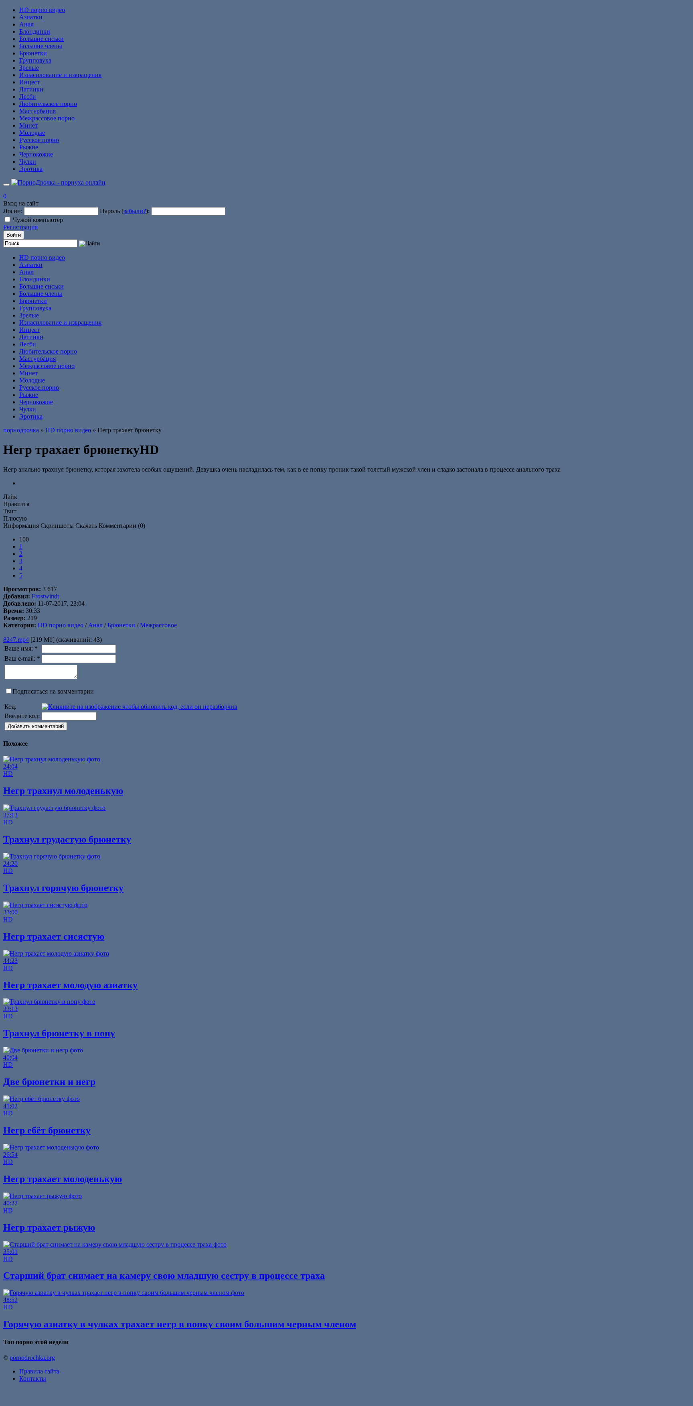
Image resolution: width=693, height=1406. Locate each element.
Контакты (32, 1378)
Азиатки (31, 17)
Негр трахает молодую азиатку (70, 985)
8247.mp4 (16, 639)
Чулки (27, 161)
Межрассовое (158, 625)
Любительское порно (48, 103)
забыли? (135, 211)
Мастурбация (37, 111)
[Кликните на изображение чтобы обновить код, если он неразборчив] (139, 706)
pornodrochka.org (32, 1357)
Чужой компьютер (38, 219)
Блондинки (34, 31)
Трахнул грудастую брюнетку (67, 839)
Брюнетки (33, 53)
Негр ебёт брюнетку (47, 1130)
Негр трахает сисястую (53, 936)
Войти (13, 235)
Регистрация (20, 227)
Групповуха (35, 60)
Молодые (32, 132)
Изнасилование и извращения (60, 74)
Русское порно (39, 139)
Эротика (31, 168)
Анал (26, 24)
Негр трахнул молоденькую (63, 790)
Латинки (31, 89)
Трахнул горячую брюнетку (63, 888)
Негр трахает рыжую (49, 1227)
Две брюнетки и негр (49, 1081)
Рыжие (28, 147)
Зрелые (29, 67)
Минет (28, 125)
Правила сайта (39, 1371)
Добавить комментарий (36, 726)
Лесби (27, 96)
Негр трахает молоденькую (62, 1179)
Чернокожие (36, 154)
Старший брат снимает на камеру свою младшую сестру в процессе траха (164, 1275)
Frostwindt (45, 596)
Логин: (12, 211)
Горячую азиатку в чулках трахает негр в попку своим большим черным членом (179, 1324)
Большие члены (40, 46)
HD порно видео (42, 9)
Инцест (29, 82)
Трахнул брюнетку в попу (59, 1033)
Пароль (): (125, 211)
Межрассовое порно (47, 118)
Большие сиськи (41, 38)
